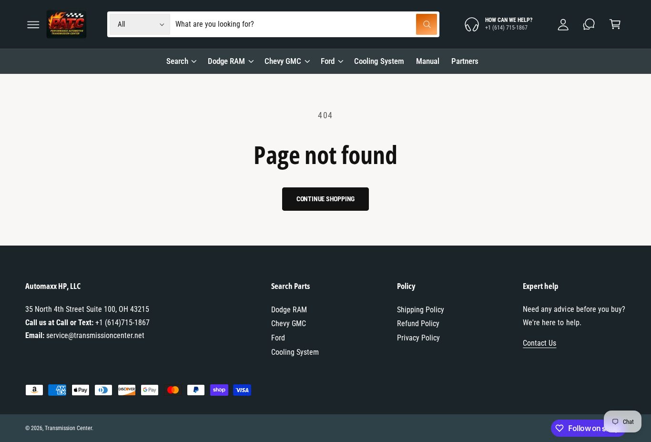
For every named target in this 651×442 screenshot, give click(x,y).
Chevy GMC (282, 61)
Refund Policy (418, 323)
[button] (33, 24)
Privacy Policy (418, 337)
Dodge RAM (226, 61)
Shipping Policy (420, 309)
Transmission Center (68, 428)
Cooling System (295, 352)
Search (177, 61)
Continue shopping (325, 199)
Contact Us (539, 343)
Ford (328, 61)
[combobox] (306, 24)
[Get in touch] (589, 24)
